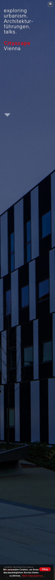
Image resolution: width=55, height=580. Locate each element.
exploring (15, 11)
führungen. (17, 27)
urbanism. (16, 16)
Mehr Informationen (32, 575)
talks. (10, 32)
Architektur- (19, 21)
